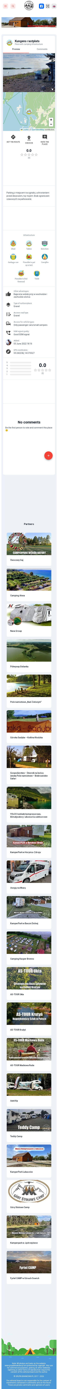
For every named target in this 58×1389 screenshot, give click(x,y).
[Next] (50, 73)
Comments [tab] (42, 49)
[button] (29, 111)
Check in (29, 143)
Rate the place (45, 143)
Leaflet (25, 129)
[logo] (29, 5)
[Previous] (7, 73)
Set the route (13, 142)
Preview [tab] (16, 49)
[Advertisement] (29, 173)
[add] (48, 455)
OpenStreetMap (38, 129)
